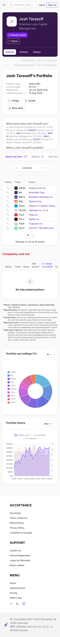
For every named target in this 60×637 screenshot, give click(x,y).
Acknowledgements (20, 555)
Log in (42, 5)
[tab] (16, 156)
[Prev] (17, 168)
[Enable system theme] (23, 603)
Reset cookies (17, 565)
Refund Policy (17, 523)
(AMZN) (32, 130)
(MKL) (46, 136)
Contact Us (15, 550)
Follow (14, 41)
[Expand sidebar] (4, 5)
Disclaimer (15, 513)
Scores (32, 100)
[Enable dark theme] (17, 603)
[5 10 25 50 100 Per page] (30, 235)
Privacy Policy (17, 527)
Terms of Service (18, 518)
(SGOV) (37, 139)
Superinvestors (17, 588)
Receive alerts (18, 35)
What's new (16, 597)
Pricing (13, 593)
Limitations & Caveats (21, 532)
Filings (15, 100)
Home (13, 583)
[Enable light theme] (11, 603)
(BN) (18, 133)
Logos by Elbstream (20, 560)
